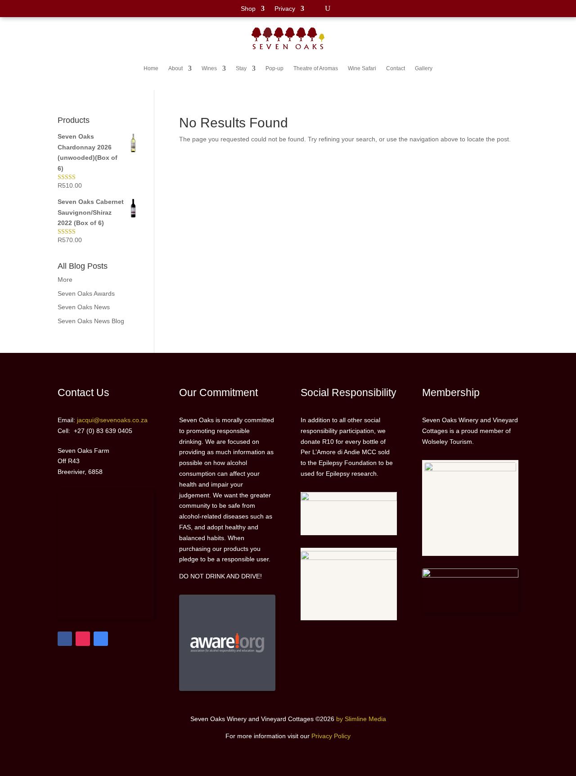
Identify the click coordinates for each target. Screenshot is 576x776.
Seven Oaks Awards (86, 293)
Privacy (284, 8)
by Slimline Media (361, 718)
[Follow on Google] (101, 639)
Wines (209, 68)
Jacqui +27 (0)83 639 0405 (537, 33)
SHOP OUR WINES (33, 34)
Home (151, 68)
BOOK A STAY (26, 54)
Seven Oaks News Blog (91, 321)
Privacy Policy (331, 736)
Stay (241, 68)
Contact (395, 68)
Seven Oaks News (84, 307)
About (175, 68)
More (65, 279)
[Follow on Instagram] (83, 639)
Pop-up (275, 68)
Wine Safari (362, 68)
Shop (248, 8)
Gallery (423, 68)
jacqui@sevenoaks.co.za (541, 53)
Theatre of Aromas (315, 68)
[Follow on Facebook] (65, 639)
